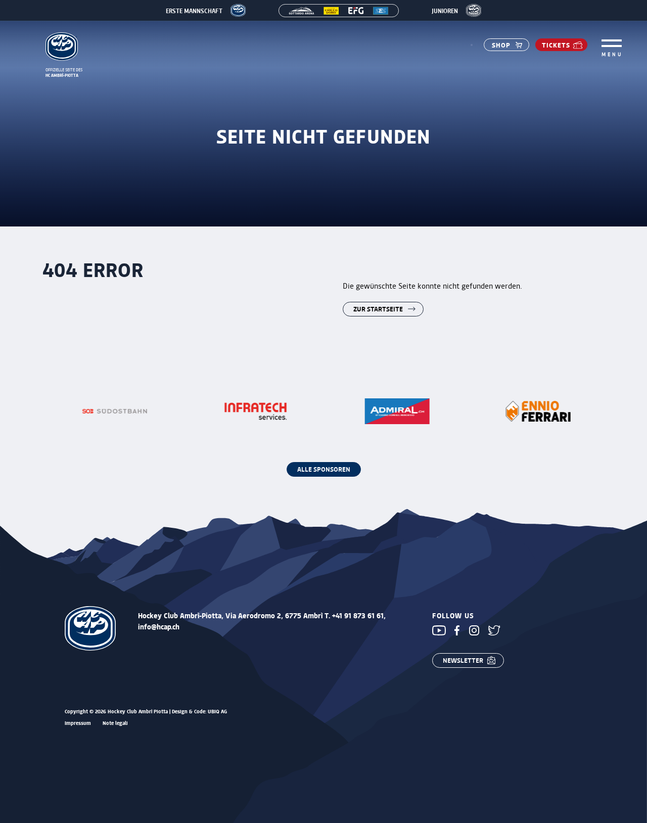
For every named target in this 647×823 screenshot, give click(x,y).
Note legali (115, 722)
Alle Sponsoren (323, 469)
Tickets (556, 44)
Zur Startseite (378, 308)
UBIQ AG (217, 711)
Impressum (78, 722)
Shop (501, 44)
